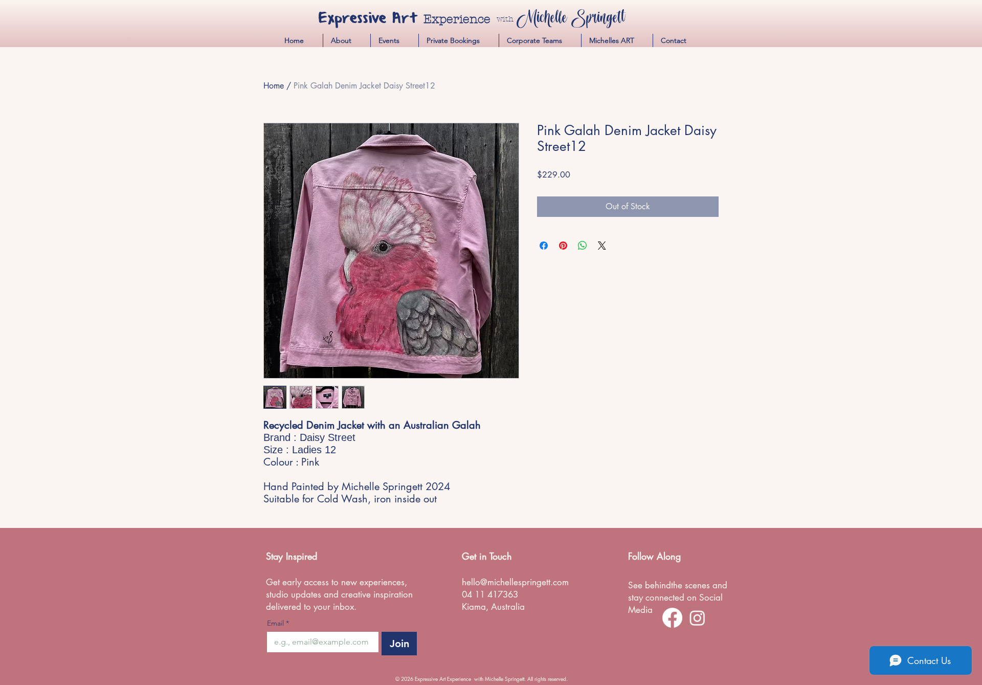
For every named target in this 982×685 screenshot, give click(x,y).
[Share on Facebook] (544, 245)
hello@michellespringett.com (515, 582)
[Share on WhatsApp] (582, 245)
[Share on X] (602, 245)
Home (273, 85)
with (505, 19)
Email (278, 623)
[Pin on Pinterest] (563, 245)
